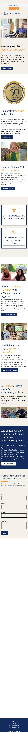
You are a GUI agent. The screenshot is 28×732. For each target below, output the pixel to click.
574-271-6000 (16, 723)
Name (3, 495)
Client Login (14, 9)
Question (4, 521)
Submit (5, 533)
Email (3, 503)
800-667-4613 (16, 725)
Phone (3, 512)
